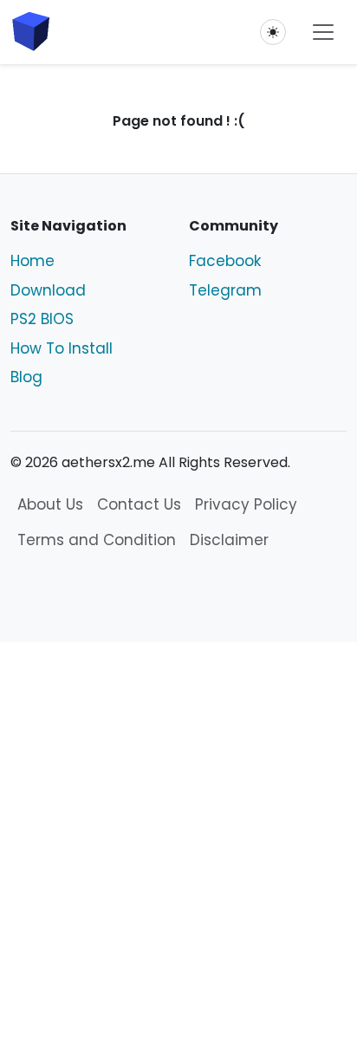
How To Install (61, 348)
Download (48, 290)
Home (32, 260)
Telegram (225, 290)
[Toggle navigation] (323, 32)
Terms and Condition (96, 540)
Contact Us (139, 504)
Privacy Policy (246, 504)
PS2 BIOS (42, 319)
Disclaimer (229, 540)
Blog (26, 377)
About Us (50, 504)
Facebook (225, 260)
